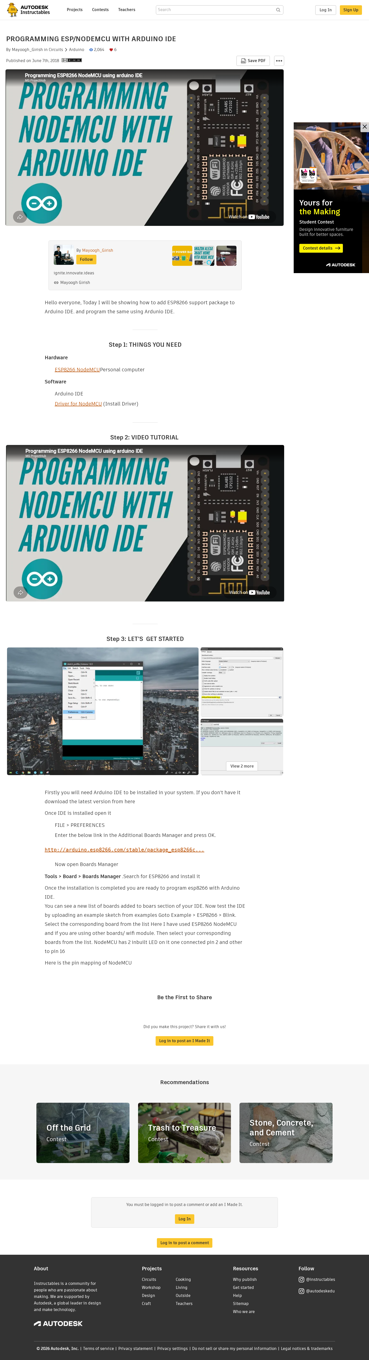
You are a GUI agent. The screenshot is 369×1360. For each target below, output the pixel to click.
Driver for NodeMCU (78, 403)
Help (237, 1295)
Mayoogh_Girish (27, 49)
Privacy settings (172, 1348)
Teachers (126, 10)
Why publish (245, 1279)
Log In (326, 10)
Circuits (56, 49)
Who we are (244, 1312)
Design (148, 1295)
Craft (146, 1303)
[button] (279, 61)
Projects (75, 10)
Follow (86, 259)
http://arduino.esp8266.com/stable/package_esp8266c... (124, 850)
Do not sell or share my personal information (234, 1348)
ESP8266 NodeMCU (77, 369)
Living (182, 1287)
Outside (183, 1295)
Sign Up (350, 10)
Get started (243, 1287)
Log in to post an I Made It (184, 1041)
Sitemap (241, 1303)
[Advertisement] (331, 197)
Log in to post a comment (184, 1243)
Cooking (183, 1279)
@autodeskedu (320, 1291)
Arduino (76, 49)
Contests (100, 10)
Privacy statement (135, 1348)
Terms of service (98, 1348)
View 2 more (242, 766)
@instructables (320, 1279)
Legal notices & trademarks (307, 1348)
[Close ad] (364, 127)
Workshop (151, 1287)
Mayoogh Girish (75, 282)
